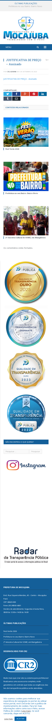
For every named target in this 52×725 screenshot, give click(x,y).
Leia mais (26, 711)
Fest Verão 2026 (12, 149)
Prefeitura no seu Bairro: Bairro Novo (25, 6)
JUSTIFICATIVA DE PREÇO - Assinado (20, 79)
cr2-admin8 (11, 72)
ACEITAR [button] (20, 718)
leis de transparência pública (15, 688)
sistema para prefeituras (37, 678)
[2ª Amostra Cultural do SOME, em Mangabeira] (26, 220)
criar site (20, 678)
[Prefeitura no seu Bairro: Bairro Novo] (26, 176)
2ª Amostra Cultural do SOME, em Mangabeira (25, 237)
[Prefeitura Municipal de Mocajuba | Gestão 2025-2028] (26, 28)
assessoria (22, 681)
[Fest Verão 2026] (26, 132)
